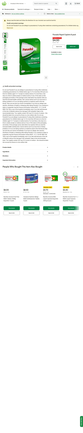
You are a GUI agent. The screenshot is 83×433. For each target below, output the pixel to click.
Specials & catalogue (24, 9)
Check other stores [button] (56, 54)
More (56, 9)
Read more (10, 28)
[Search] (56, 3)
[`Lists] (66, 3)
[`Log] (71, 3)
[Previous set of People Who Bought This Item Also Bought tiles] (74, 167)
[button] (5, 35)
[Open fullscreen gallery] (46, 78)
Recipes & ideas (38, 9)
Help (49, 9)
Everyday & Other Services (17, 3)
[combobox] (45, 3)
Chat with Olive (81, 421)
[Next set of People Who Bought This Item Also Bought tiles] (78, 167)
